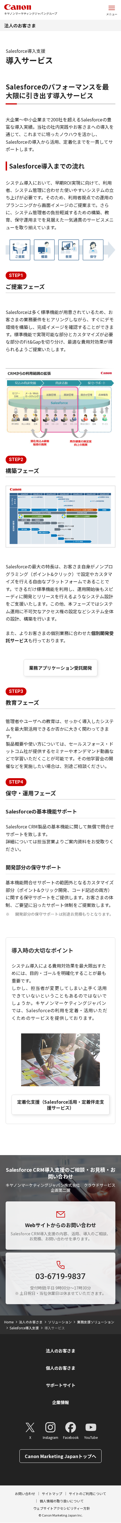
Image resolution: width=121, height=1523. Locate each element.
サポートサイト (60, 1385)
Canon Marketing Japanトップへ (60, 1456)
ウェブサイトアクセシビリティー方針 (61, 1508)
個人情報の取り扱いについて (62, 1500)
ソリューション (60, 1321)
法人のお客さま (20, 25)
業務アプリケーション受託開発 (60, 667)
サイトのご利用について (87, 1493)
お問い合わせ (25, 1493)
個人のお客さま (60, 1368)
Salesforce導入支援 (24, 1327)
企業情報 (60, 1402)
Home (9, 1321)
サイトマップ (52, 1493)
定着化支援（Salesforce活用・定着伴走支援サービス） (60, 1104)
